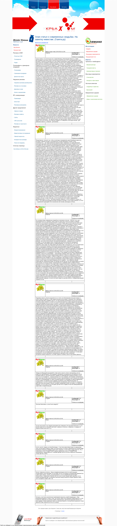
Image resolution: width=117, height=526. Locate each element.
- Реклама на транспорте (20, 124)
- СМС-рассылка (18, 120)
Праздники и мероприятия (93, 54)
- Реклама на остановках (20, 86)
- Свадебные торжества (92, 86)
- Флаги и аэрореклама (19, 92)
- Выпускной (89, 90)
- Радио (16, 62)
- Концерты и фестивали (92, 80)
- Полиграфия (17, 70)
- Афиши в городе (18, 111)
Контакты (64, 7)
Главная (33, 7)
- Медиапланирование (19, 130)
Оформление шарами (91, 51)
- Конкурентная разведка (20, 139)
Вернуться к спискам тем (41, 42)
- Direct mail (17, 101)
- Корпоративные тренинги (93, 71)
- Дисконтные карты (19, 76)
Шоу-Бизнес (17, 47)
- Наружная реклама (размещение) (23, 82)
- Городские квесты (91, 68)
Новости (16, 45)
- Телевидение (17, 59)
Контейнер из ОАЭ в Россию (21, 149)
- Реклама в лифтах (19, 114)
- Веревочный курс (91, 64)
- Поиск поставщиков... (19, 143)
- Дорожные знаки (18, 89)
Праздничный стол (91, 57)
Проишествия (17, 50)
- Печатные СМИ (18, 56)
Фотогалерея (90, 46)
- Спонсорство (90, 77)
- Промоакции (17, 98)
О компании (43, 7)
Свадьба (88, 49)
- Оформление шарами (92, 96)
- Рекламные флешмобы (20, 105)
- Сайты (16, 117)
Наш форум (53, 7)
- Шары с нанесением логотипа (94, 99)
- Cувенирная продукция (20, 73)
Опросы (88, 59)
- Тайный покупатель (19, 136)
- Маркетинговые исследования (22, 133)
